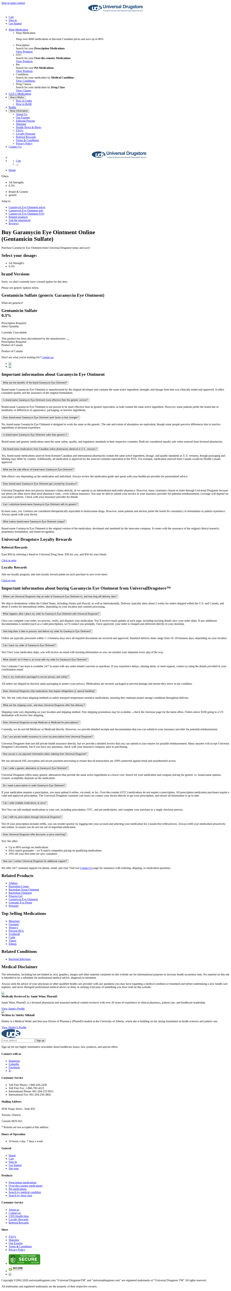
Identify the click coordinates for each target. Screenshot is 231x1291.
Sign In (13, 1161)
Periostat (13, 905)
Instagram (14, 1060)
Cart (11, 1158)
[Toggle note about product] (67, 339)
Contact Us (15, 146)
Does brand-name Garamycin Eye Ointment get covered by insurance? (40, 483)
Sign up (40, 1040)
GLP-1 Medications (20, 93)
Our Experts (23, 117)
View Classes (23, 90)
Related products (18, 216)
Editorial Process (25, 120)
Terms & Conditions (27, 140)
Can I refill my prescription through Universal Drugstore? (32, 817)
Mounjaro (14, 921)
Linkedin (14, 1064)
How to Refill (24, 104)
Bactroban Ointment (20, 892)
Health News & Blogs (28, 127)
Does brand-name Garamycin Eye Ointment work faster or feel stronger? (41, 417)
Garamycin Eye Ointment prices (27, 207)
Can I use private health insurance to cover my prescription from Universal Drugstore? (48, 736)
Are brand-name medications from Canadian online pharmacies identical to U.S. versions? (50, 449)
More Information (19, 111)
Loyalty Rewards (18, 1219)
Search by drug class (20, 1195)
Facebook (14, 1067)
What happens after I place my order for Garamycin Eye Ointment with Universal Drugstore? (51, 613)
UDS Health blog (19, 1216)
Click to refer (8, 560)
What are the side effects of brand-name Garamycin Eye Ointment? (38, 469)
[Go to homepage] (115, 10)
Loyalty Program (25, 133)
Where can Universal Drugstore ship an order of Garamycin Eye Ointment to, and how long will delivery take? (60, 596)
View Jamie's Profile (13, 1008)
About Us (21, 114)
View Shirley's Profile (13, 1027)
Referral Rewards (26, 137)
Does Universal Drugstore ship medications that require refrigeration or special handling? (49, 691)
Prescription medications (22, 1182)
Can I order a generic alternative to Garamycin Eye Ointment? (35, 768)
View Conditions (25, 80)
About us (14, 1209)
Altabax (13, 883)
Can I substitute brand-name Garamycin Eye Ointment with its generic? (40, 504)
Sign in (13, 20)
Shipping (21, 124)
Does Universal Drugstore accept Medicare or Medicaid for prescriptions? (41, 722)
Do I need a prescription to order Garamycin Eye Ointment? (34, 785)
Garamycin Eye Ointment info (26, 210)
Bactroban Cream (19, 886)
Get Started (15, 23)
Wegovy (13, 927)
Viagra (12, 940)
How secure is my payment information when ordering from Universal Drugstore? (45, 754)
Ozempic (14, 924)
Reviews (14, 223)
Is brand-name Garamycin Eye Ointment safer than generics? (35, 434)
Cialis (12, 937)
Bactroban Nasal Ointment (24, 889)
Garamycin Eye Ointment (23, 899)
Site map (14, 1168)
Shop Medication (18, 29)
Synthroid (14, 934)
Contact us (48, 357)
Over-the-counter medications (25, 1185)
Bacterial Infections (20, 959)
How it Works (17, 97)
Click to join (8, 580)
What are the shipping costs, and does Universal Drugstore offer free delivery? (44, 705)
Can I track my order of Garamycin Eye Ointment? (29, 645)
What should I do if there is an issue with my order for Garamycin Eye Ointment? (45, 659)
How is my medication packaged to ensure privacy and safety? (36, 676)
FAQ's (19, 130)
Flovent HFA (16, 930)
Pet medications (18, 1188)
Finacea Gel (15, 896)
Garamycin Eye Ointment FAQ (26, 213)
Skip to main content (13, 3)
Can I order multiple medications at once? (24, 803)
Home (12, 170)
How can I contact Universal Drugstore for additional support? (35, 861)
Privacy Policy (24, 143)
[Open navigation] (17, 165)
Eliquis (13, 943)
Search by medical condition (25, 1192)
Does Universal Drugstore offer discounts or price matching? (34, 834)
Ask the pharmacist (19, 220)
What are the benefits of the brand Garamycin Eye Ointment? (35, 382)
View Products (24, 51)
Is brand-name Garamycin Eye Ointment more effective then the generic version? (45, 400)
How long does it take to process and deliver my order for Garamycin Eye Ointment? (47, 631)
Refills (12, 107)
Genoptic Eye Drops (20, 902)
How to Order (24, 100)
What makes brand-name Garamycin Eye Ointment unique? (34, 521)
